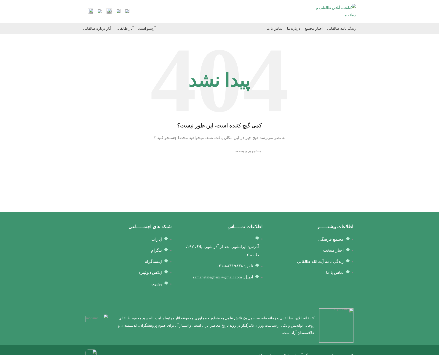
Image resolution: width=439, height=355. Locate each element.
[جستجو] (179, 151)
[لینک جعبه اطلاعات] (127, 11)
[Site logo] (335, 11)
